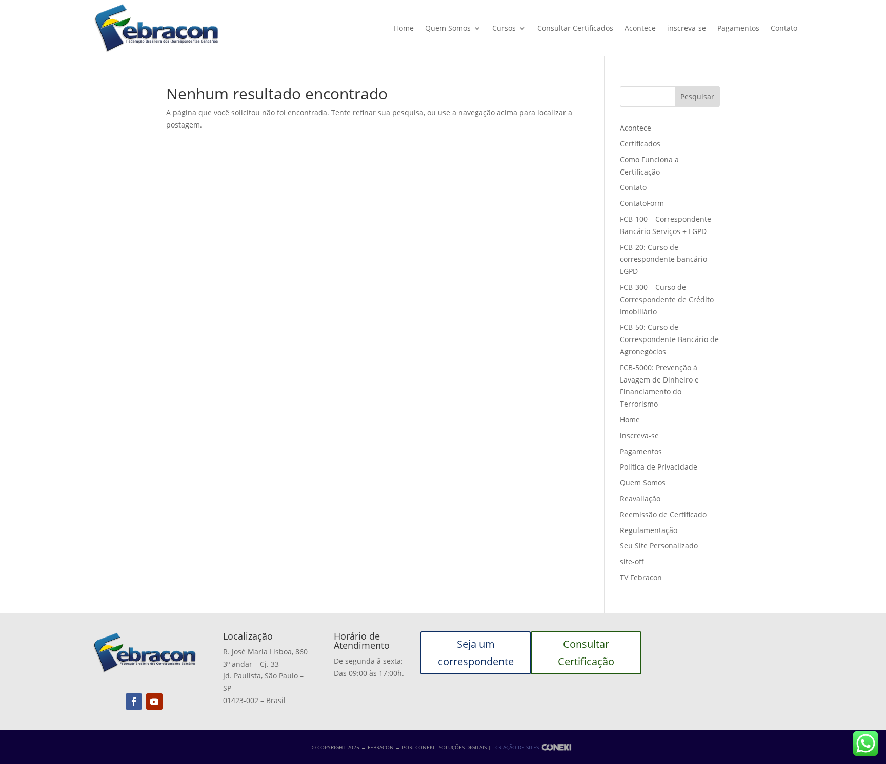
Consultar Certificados (575, 28)
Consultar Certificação (586, 652)
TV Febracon (641, 577)
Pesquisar (697, 96)
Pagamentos (738, 28)
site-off (632, 561)
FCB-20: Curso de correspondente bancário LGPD (663, 259)
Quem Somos (448, 28)
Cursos (504, 28)
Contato (784, 28)
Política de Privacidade (658, 467)
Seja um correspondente (476, 652)
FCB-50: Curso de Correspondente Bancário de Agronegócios (669, 339)
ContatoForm (642, 203)
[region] (133, 684)
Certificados (640, 143)
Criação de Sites (517, 747)
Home (404, 28)
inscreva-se (686, 28)
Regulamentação (648, 530)
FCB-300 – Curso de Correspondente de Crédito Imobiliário (667, 299)
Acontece (640, 28)
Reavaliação (640, 498)
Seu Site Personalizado (659, 545)
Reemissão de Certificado (663, 514)
